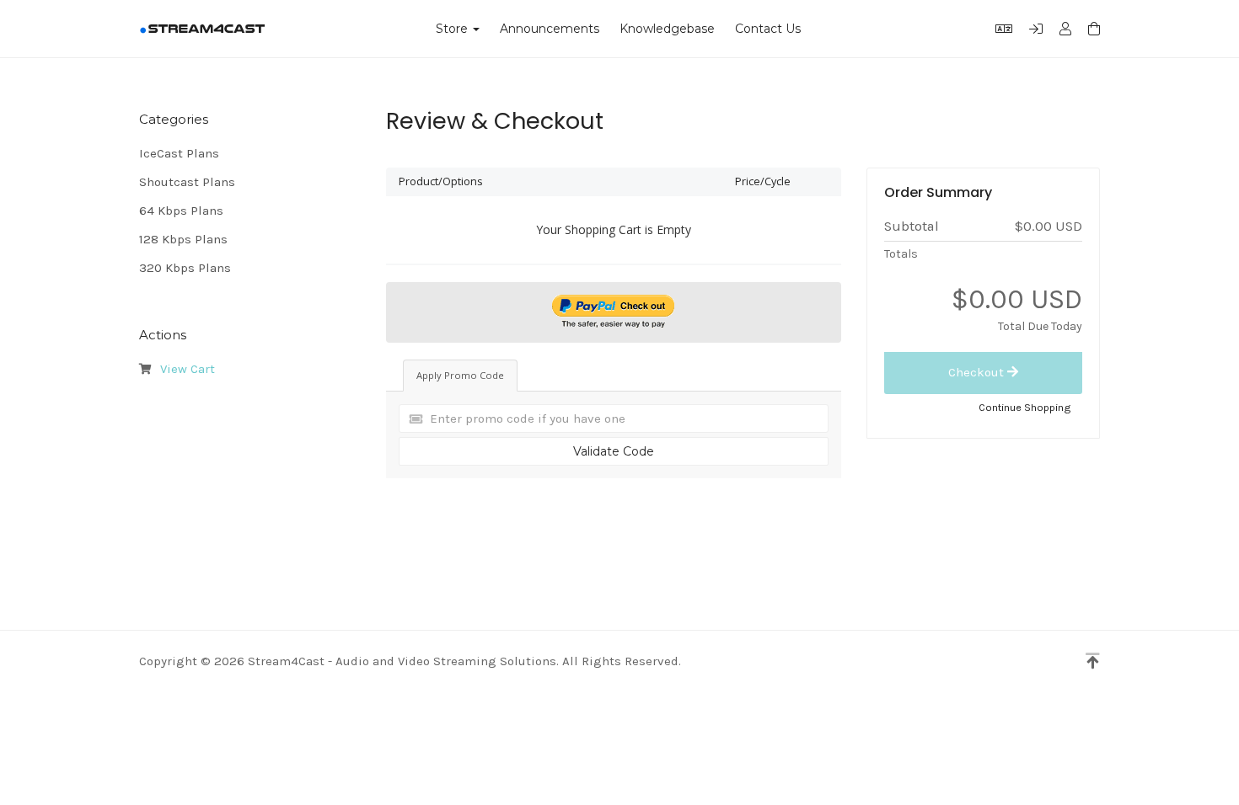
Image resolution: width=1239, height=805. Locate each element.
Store (455, 28)
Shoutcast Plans (187, 181)
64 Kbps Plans (181, 210)
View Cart (184, 368)
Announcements (549, 28)
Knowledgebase (667, 28)
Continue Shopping (1025, 407)
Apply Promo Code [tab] (460, 375)
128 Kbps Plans (183, 239)
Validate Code (613, 451)
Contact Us (768, 28)
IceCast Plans (179, 153)
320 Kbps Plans (185, 267)
